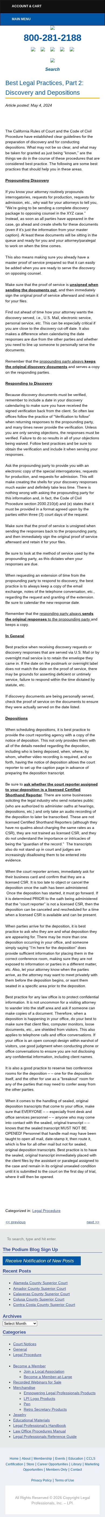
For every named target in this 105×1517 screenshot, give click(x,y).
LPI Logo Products (39, 1398)
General (20, 1349)
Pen (27, 1404)
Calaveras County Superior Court (41, 1294)
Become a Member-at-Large (48, 1377)
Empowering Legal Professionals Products (60, 1393)
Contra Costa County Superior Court (44, 1304)
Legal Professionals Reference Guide (45, 1436)
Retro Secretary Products (45, 1409)
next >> (93, 1222)
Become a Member (29, 1366)
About (26, 1458)
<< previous (16, 1222)
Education (75, 1458)
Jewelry (19, 1415)
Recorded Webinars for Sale (37, 1382)
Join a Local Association (44, 1371)
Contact (76, 1470)
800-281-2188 (52, 38)
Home (14, 1458)
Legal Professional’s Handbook (39, 1425)
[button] (77, 1238)
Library (76, 1464)
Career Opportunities (52, 1464)
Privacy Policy (41, 1480)
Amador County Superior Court (39, 1288)
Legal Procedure (46, 1210)
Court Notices (24, 1344)
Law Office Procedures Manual (39, 1431)
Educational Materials (31, 1420)
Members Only (56, 1470)
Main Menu (21, 19)
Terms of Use (64, 1480)
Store (30, 1464)
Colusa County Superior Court (38, 1299)
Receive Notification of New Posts (39, 1260)
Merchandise (24, 1387)
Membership (43, 1458)
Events (60, 1458)
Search (52, 69)
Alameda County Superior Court (40, 1283)
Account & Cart (26, 6)
